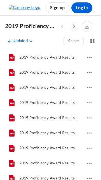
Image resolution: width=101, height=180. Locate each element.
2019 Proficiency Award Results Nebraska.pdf (59, 133)
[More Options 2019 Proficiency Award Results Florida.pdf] (89, 163)
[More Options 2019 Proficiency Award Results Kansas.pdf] (89, 57)
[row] (50, 57)
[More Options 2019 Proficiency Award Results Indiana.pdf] (89, 118)
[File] (12, 57)
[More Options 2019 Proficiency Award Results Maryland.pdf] (89, 102)
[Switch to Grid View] (92, 41)
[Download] (87, 26)
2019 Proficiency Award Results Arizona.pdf (57, 72)
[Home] (25, 8)
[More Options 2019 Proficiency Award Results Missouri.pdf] (89, 148)
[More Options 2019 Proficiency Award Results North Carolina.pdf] (89, 87)
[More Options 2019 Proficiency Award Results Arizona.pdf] (89, 72)
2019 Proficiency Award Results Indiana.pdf (57, 118)
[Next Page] (74, 26)
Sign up (57, 8)
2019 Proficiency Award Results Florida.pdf (57, 163)
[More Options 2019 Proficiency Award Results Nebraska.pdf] (89, 133)
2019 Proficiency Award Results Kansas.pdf (57, 57)
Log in (82, 8)
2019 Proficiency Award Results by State (31, 26)
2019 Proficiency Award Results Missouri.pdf (58, 148)
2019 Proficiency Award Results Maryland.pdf (59, 103)
